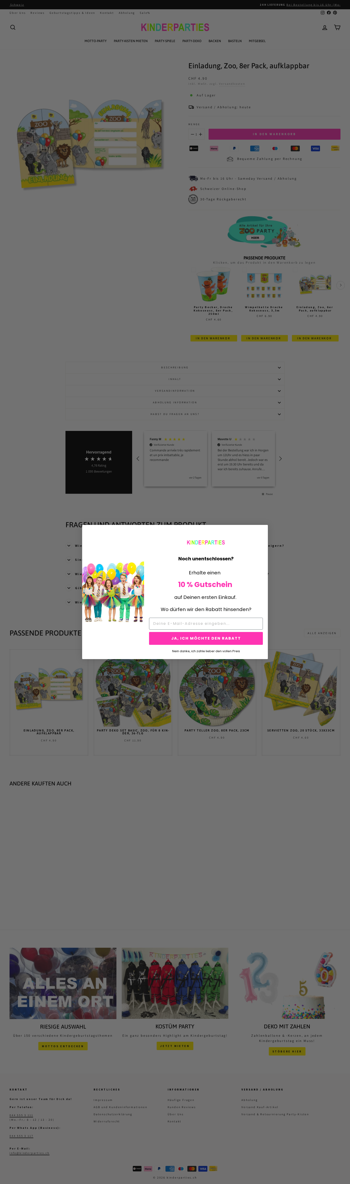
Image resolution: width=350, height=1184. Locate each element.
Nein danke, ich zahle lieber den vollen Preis (206, 651)
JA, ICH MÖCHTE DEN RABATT (206, 638)
